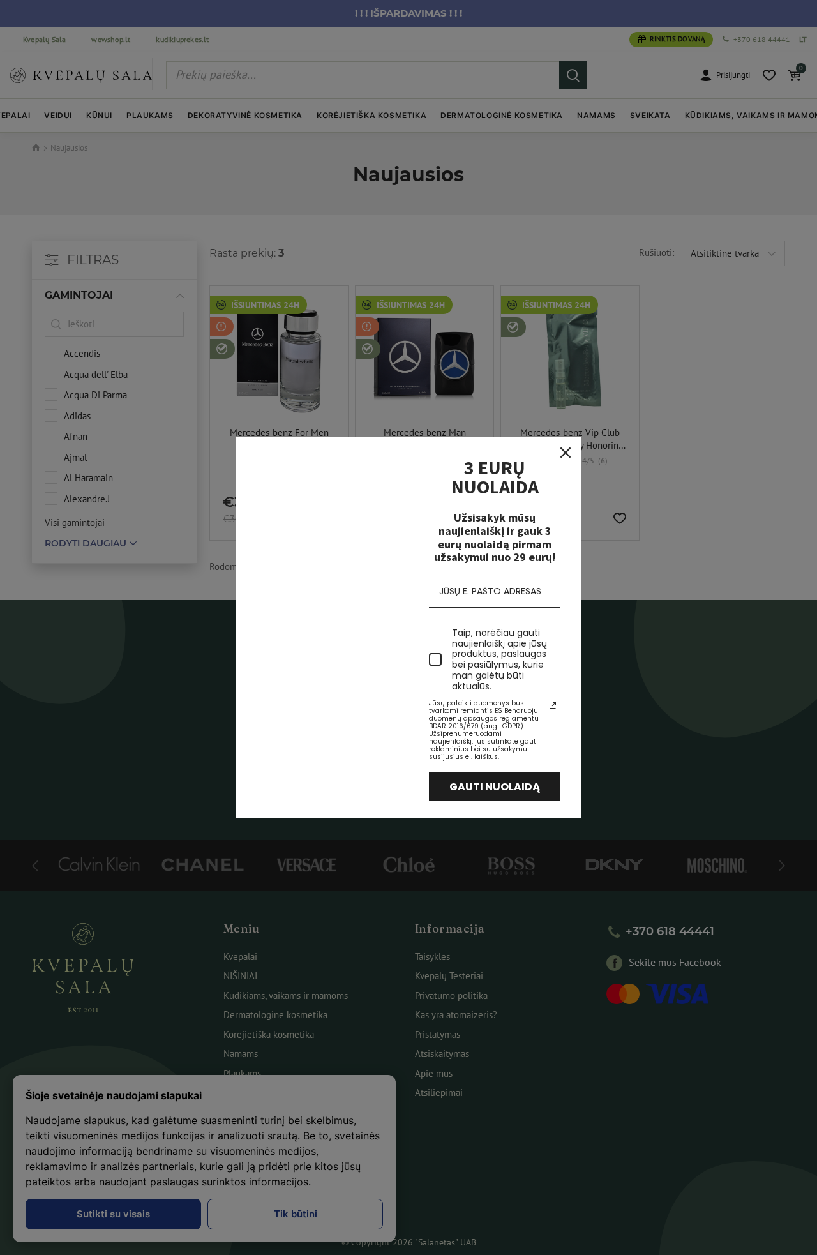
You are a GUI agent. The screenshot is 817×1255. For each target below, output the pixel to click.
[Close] (565, 452)
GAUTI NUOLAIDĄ (495, 786)
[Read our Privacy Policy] (552, 705)
